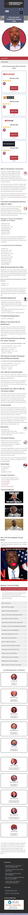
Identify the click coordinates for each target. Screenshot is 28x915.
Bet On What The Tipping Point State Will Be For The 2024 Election (14, 878)
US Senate (13, 327)
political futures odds (18, 398)
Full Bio (14, 684)
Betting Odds (4, 62)
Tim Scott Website (5, 483)
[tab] (14, 588)
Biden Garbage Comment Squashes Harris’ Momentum (13, 874)
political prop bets (17, 273)
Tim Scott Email (4, 484)
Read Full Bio (14, 700)
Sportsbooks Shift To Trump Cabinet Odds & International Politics (13, 866)
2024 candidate (11, 173)
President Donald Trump (16, 195)
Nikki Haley (18, 302)
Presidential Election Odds (11, 890)
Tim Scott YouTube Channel (7, 486)
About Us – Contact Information (12, 893)
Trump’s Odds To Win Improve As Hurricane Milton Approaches (13, 882)
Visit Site (14, 88)
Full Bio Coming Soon (14, 768)
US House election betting (17, 384)
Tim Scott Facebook (5, 481)
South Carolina (16, 197)
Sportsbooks (4, 58)
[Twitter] (19, 9)
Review (14, 91)
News (7, 11)
